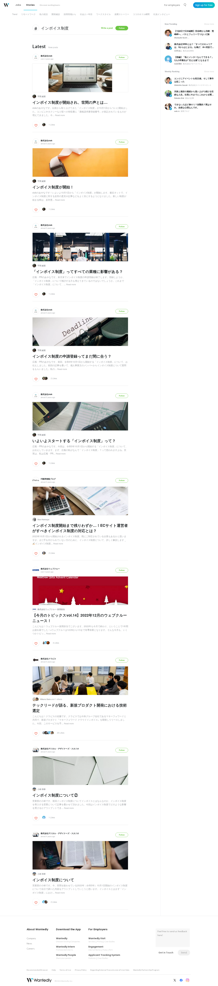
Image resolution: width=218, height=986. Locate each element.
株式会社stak (46, 55)
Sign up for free (204, 5)
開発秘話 (56, 14)
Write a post (107, 27)
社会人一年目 (86, 14)
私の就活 (43, 14)
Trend (14, 14)
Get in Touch (165, 952)
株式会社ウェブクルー (50, 568)
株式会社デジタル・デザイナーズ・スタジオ (60, 748)
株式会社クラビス (48, 658)
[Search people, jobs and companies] (185, 5)
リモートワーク (28, 14)
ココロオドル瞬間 (141, 14)
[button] (37, 929)
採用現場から (70, 14)
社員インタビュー (161, 14)
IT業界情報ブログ (48, 478)
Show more (209, 24)
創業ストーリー (122, 14)
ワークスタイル (103, 14)
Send (184, 952)
